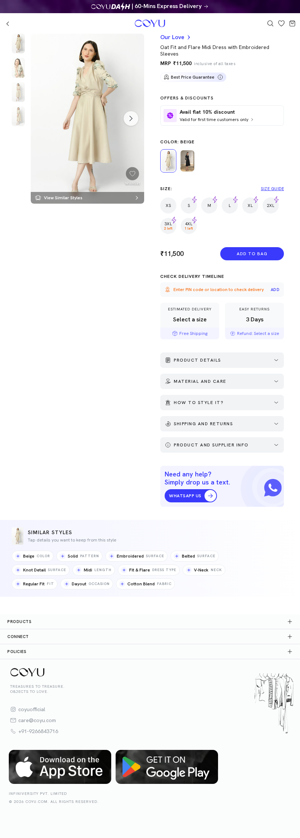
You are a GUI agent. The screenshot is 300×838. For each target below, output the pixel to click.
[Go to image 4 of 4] (18, 116)
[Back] (7, 23)
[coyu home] (68, 23)
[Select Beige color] (168, 161)
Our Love (172, 37)
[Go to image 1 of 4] (18, 43)
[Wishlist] (281, 23)
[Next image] (131, 118)
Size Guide (272, 188)
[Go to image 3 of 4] (18, 92)
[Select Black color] (187, 161)
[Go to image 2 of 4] (18, 68)
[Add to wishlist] (132, 173)
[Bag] (292, 23)
